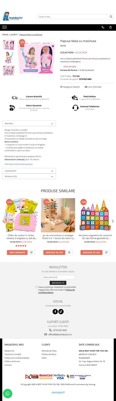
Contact (8, 365)
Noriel (63, 45)
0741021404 (60, 330)
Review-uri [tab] (11, 176)
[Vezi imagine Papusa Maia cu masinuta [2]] (8, 70)
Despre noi (9, 350)
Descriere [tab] (9, 123)
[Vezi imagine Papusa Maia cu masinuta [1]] (8, 57)
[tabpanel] (36, 58)
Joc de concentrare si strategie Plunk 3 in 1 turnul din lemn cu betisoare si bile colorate (58, 237)
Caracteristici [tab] (10, 170)
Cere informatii (94, 86)
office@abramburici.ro (60, 334)
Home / (6, 34)
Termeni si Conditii (13, 354)
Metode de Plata (49, 350)
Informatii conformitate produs (19, 164)
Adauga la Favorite (71, 86)
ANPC (44, 357)
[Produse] (5, 28)
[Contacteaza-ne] (103, 27)
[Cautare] (111, 16)
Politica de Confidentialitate (17, 357)
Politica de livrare (12, 361)
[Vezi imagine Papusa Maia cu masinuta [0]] (8, 44)
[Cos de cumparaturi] (110, 27)
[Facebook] (55, 311)
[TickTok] (61, 311)
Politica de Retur (49, 354)
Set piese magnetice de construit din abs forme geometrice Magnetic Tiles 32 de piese (95, 237)
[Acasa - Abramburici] (17, 16)
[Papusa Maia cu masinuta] (36, 58)
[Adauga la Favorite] (31, 252)
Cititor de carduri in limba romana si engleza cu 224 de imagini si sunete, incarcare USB (21, 237)
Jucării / (15, 34)
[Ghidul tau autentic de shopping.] (58, 392)
